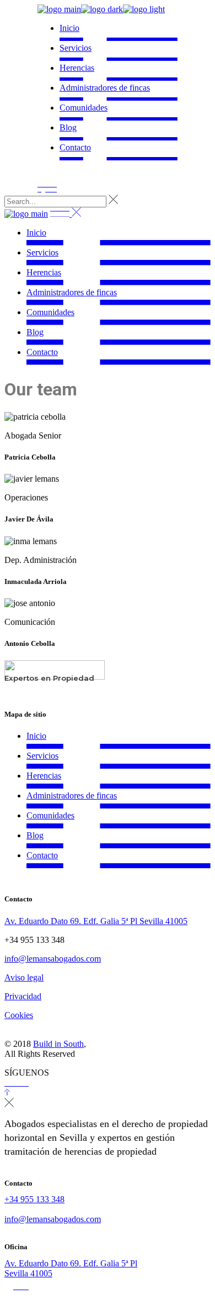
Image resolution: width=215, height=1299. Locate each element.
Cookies (18, 1015)
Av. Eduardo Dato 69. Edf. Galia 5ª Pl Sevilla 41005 (95, 921)
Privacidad (22, 996)
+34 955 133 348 (34, 1199)
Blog (35, 835)
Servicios (42, 755)
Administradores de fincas (71, 795)
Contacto (42, 855)
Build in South (58, 1043)
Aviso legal (24, 977)
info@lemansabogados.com (52, 958)
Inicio (36, 735)
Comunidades (50, 815)
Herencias (43, 775)
